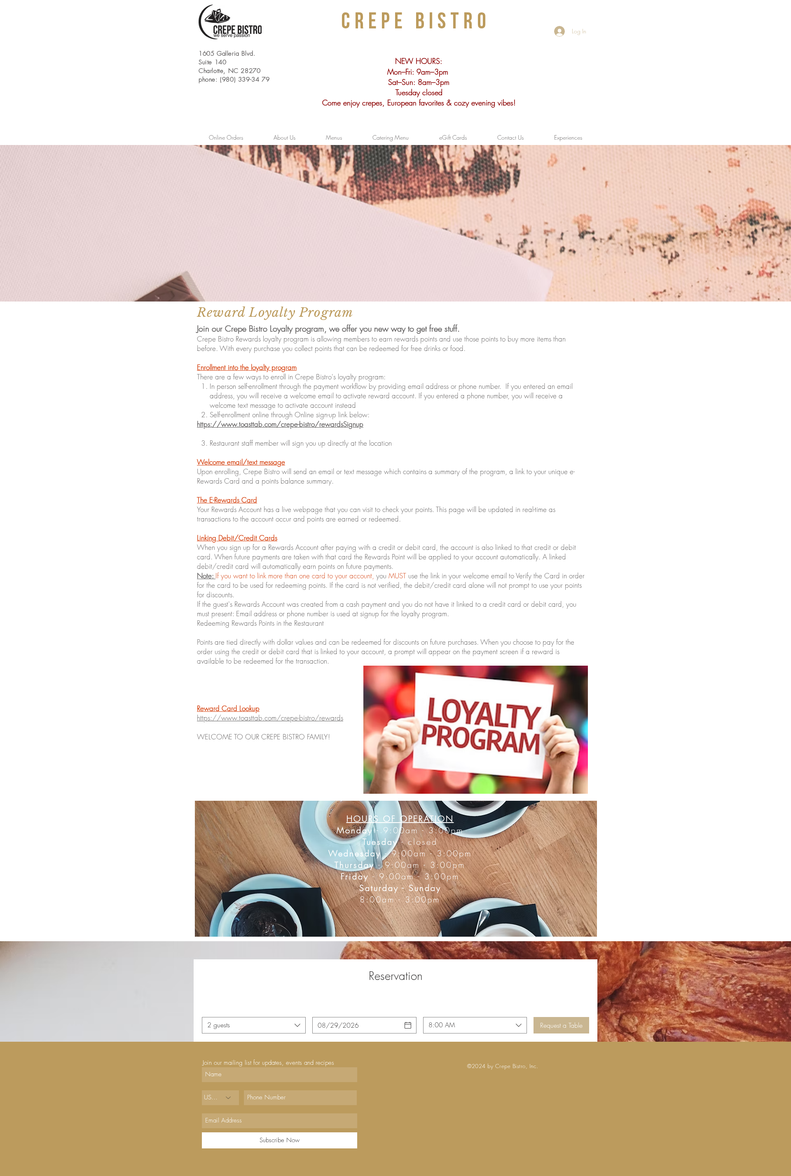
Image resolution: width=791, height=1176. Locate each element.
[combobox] (254, 1025)
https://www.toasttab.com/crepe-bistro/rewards (270, 717)
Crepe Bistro (416, 21)
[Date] (408, 1025)
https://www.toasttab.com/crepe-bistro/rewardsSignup (280, 424)
